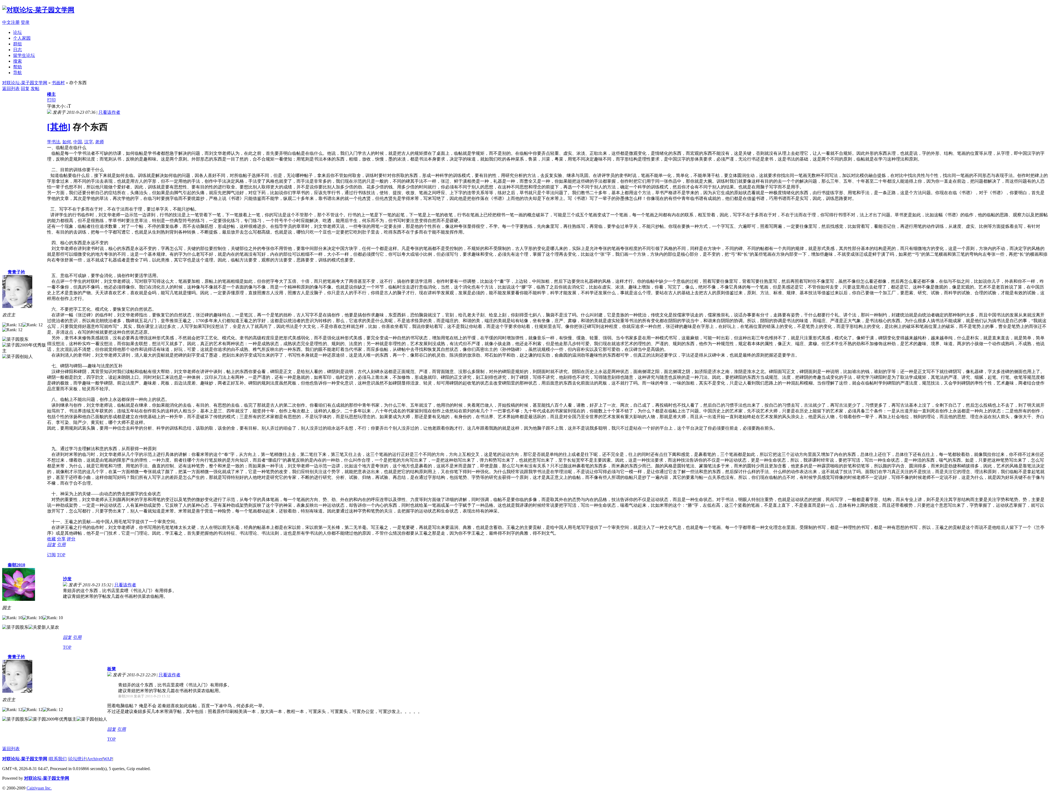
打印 (51, 100)
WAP (107, 758)
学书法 (53, 141)
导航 (17, 72)
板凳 (111, 668)
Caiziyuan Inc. (39, 788)
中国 (77, 141)
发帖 (35, 88)
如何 (66, 141)
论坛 (17, 32)
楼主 (51, 94)
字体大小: (57, 106)
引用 (61, 544)
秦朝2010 (16, 565)
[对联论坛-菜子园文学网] (38, 9)
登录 (25, 22)
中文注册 (11, 22)
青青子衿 (16, 272)
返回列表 (11, 88)
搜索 (17, 61)
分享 (61, 539)
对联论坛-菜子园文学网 (24, 82)
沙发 (67, 578)
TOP (61, 554)
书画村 (58, 82)
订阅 (51, 554)
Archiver (94, 758)
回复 (25, 88)
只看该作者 (109, 112)
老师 (99, 141)
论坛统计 (77, 758)
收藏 (51, 539)
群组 (17, 44)
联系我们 (58, 758)
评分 (71, 539)
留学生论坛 (24, 55)
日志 (17, 49)
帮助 (17, 67)
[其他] (59, 127)
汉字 (88, 141)
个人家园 (22, 38)
